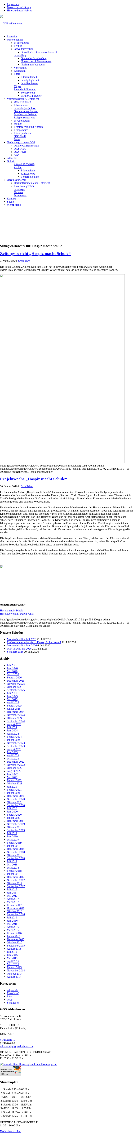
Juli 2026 (12, 665)
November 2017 (16, 880)
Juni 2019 (12, 836)
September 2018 (16, 858)
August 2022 (14, 771)
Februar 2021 (14, 789)
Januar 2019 (13, 845)
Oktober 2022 (14, 767)
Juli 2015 (12, 951)
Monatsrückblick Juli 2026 (21, 639)
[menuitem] (70, 4)
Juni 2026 (12, 668)
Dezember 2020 (15, 795)
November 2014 (16, 970)
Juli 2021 (12, 786)
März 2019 (13, 839)
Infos (9, 996)
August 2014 (14, 976)
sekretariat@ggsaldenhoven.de (16, 1046)
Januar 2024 (13, 739)
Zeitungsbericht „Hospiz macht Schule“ (35, 253)
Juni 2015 (12, 954)
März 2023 (13, 758)
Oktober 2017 (14, 883)
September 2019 (16, 830)
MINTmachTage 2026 (19, 648)
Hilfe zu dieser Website (19, 10)
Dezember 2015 (15, 939)
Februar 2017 (14, 905)
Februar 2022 (14, 780)
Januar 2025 (13, 708)
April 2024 (13, 733)
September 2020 (16, 805)
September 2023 (16, 746)
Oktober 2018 (14, 855)
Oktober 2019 (14, 827)
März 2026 (13, 674)
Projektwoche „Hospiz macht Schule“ (33, 479)
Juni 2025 (12, 696)
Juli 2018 (12, 861)
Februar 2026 (14, 677)
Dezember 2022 (15, 761)
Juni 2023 (12, 752)
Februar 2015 (14, 967)
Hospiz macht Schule (11, 610)
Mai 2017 (12, 895)
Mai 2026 (12, 671)
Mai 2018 (12, 864)
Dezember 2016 (15, 908)
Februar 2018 (14, 870)
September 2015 (16, 945)
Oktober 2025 (14, 686)
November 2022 (16, 764)
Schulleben (24, 260)
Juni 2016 (12, 920)
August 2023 (14, 749)
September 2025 (16, 689)
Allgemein (12, 990)
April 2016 (13, 926)
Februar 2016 (14, 933)
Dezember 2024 (15, 711)
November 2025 (16, 683)
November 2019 (16, 824)
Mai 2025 (12, 699)
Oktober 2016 (14, 911)
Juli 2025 (12, 693)
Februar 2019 (14, 842)
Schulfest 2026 (15, 651)
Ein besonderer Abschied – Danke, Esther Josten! (34, 642)
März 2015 (13, 964)
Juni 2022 (12, 774)
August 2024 (14, 724)
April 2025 (13, 702)
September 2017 (16, 886)
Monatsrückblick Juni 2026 (22, 645)
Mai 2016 (12, 923)
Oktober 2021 (14, 783)
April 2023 (13, 755)
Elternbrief (13, 993)
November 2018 (16, 852)
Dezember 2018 (15, 848)
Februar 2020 (14, 814)
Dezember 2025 (15, 680)
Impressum (13, 4)
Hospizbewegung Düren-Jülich (17, 613)
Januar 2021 (13, 792)
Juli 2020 (12, 808)
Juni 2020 (12, 811)
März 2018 (13, 867)
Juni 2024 (12, 730)
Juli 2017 (12, 889)
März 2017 (13, 901)
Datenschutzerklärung (19, 7)
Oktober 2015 (14, 942)
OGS (10, 999)
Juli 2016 (12, 917)
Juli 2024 (12, 727)
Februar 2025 (14, 705)
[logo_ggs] (11, 23)
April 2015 (13, 961)
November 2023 (16, 742)
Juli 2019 (12, 833)
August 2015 (14, 948)
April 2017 (13, 898)
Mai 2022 (12, 777)
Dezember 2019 (15, 820)
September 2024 (16, 721)
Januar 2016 (13, 936)
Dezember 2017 (15, 877)
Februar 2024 (14, 736)
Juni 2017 (12, 892)
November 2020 (16, 799)
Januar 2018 (13, 873)
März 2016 (13, 929)
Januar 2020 (13, 817)
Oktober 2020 (14, 802)
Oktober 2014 (14, 973)
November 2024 (16, 714)
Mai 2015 (12, 958)
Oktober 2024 (14, 718)
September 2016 (16, 914)
